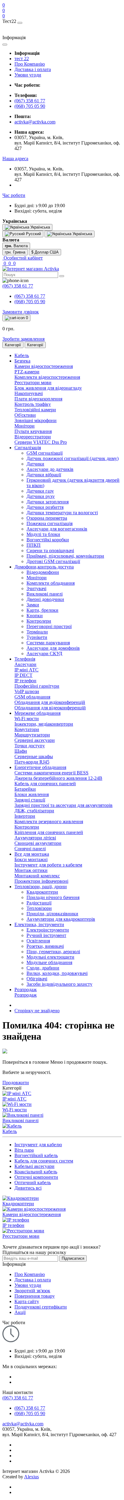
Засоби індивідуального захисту (59, 984)
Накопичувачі (28, 393)
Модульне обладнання (49, 962)
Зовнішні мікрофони (35, 420)
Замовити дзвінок (20, 311)
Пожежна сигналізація (49, 523)
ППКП (33, 545)
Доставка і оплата (32, 69)
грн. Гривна (15, 252)
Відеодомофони (42, 572)
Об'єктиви (25, 415)
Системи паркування (48, 642)
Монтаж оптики (31, 870)
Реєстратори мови (32, 382)
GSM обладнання (32, 696)
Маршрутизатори (32, 734)
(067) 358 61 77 (29, 100)
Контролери (38, 621)
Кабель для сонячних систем (43, 1160)
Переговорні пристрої (49, 626)
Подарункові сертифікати (40, 1306)
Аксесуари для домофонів (53, 648)
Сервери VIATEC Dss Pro (40, 442)
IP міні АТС (26, 669)
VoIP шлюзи (26, 691)
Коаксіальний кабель (35, 1171)
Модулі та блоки (43, 534)
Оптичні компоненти (36, 1177)
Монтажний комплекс (37, 875)
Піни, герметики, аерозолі (53, 951)
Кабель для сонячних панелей (45, 783)
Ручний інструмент (46, 935)
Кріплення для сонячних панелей (48, 832)
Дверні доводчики (45, 599)
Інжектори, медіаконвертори (43, 724)
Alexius (31, 1476)
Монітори (24, 425)
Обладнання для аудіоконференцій (49, 702)
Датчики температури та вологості (62, 512)
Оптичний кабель (32, 1182)
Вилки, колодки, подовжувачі (57, 973)
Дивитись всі (28, 1187)
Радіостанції (38, 902)
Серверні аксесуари (34, 740)
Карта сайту (26, 1301)
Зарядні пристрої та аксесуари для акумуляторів (63, 805)
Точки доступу (29, 745)
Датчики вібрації (43, 474)
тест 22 (21, 58)
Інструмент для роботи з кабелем (48, 864)
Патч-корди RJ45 (31, 761)
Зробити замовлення (23, 338)
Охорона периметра (46, 518)
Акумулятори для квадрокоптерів (60, 919)
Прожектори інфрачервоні (41, 881)
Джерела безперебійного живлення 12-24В (58, 778)
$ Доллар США (45, 252)
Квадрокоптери (42, 892)
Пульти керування (33, 431)
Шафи (20, 751)
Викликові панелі (44, 593)
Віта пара (24, 1150)
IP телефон (25, 680)
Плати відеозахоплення (38, 398)
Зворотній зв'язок (32, 1290)
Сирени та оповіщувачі (50, 550)
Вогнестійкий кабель (36, 1155)
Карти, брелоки (42, 610)
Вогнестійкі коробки (47, 539)
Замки (32, 604)
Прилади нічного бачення (52, 897)
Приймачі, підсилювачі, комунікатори (65, 556)
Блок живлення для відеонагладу (48, 388)
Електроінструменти (47, 929)
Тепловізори (39, 908)
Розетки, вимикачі (45, 946)
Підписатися (73, 1258)
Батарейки (25, 789)
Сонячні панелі (30, 848)
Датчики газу (40, 490)
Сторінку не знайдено (37, 1010)
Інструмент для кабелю (38, 1144)
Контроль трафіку (32, 404)
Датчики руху (40, 496)
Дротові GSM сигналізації (53, 561)
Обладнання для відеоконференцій (50, 707)
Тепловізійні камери (35, 409)
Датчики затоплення (47, 501)
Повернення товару (34, 1296)
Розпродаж (25, 994)
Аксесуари (25, 664)
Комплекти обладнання (50, 583)
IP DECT (23, 675)
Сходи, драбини (42, 967)
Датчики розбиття (45, 507)
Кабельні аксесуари (34, 1166)
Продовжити (15, 1082)
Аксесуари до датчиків (49, 469)
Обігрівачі (36, 978)
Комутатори (26, 729)
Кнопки (34, 615)
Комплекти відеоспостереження (47, 377)
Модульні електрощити (50, 957)
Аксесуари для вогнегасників (56, 528)
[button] (15, 158)
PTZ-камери (26, 371)
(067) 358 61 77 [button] (17, 1397)
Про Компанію (29, 64)
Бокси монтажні (31, 859)
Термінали (37, 631)
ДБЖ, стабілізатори (34, 810)
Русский (33, 234)
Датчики (35, 463)
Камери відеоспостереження (43, 366)
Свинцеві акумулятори (37, 843)
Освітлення (38, 940)
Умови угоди (27, 74)
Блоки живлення (31, 794)
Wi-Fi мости (26, 718)
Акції (20, 1312)
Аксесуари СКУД (44, 653)
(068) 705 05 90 (29, 106)
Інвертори (24, 816)
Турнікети (36, 637)
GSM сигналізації (44, 453)
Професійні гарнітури (36, 686)
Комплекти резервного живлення (48, 821)
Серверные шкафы (33, 756)
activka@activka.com (34, 121)
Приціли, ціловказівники (52, 913)
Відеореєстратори (32, 436)
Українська (81, 234)
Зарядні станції (29, 799)
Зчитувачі (36, 588)
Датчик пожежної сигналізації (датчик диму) (72, 458)
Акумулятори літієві (35, 837)
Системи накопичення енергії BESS (51, 772)
